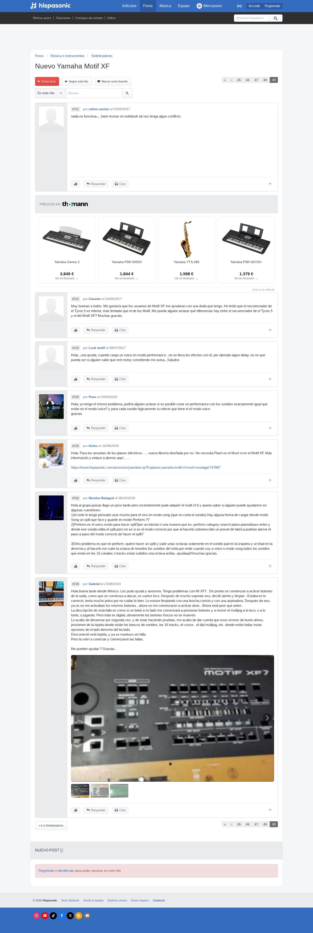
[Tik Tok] (53, 915)
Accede (254, 6)
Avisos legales (140, 900)
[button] (267, 718)
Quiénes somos (117, 900)
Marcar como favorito (115, 81)
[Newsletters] (87, 915)
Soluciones (63, 18)
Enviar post (48, 81)
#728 (75, 584)
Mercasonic (212, 6)
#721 (75, 109)
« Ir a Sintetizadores (51, 825)
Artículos (129, 6)
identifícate (66, 871)
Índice (111, 18)
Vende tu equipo (93, 900)
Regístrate (272, 6)
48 (265, 80)
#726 (75, 498)
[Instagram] (36, 915)
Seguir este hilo (78, 81)
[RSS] (78, 915)
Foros (148, 6)
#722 (75, 299)
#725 (75, 446)
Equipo (184, 6)
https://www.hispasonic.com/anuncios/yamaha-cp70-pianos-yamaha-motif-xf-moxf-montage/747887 (145, 467)
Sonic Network (70, 900)
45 (239, 80)
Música (165, 6)
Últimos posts (42, 18)
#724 (75, 397)
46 (248, 80)
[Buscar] (275, 18)
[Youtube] (44, 915)
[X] (70, 915)
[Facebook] (61, 915)
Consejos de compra (89, 18)
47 (256, 80)
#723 (75, 348)
